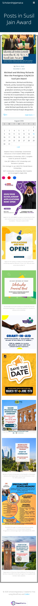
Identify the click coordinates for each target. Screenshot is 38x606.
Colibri (27, 594)
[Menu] (34, 2)
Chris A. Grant (20, 66)
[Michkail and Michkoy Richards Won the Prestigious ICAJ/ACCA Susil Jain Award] (19, 49)
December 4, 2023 (19, 69)
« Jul (18, 147)
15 (33, 134)
